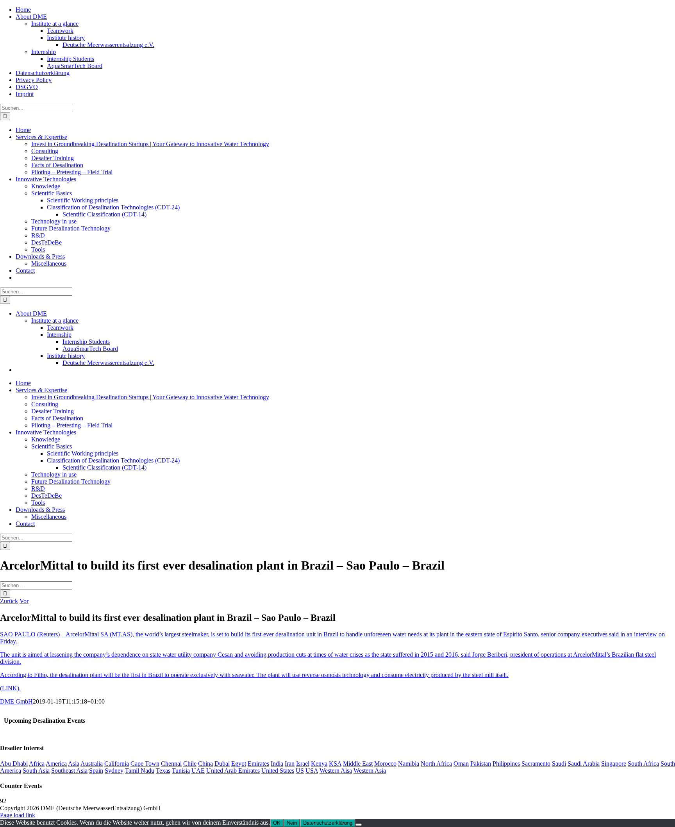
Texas (163, 770)
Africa (37, 763)
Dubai (222, 763)
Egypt (238, 763)
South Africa (643, 763)
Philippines (506, 763)
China (205, 763)
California (116, 763)
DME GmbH (16, 701)
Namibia (408, 763)
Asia (73, 763)
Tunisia (181, 770)
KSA (335, 763)
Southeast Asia (69, 770)
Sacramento (535, 763)
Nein (292, 823)
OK (276, 823)
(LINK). (10, 688)
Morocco (385, 763)
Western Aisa (336, 770)
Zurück (9, 601)
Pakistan (480, 763)
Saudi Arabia (584, 763)
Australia (91, 763)
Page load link (17, 815)
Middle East (358, 763)
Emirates (258, 763)
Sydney (114, 770)
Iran (290, 763)
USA (311, 770)
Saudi (559, 763)
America (56, 763)
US (300, 770)
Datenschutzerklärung (327, 823)
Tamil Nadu (139, 770)
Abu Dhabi (14, 763)
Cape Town (144, 763)
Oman (461, 763)
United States (277, 770)
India (277, 763)
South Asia (36, 770)
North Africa (436, 763)
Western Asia (370, 770)
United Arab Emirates (233, 770)
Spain (96, 770)
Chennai (171, 763)
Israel (302, 763)
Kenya (319, 763)
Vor (24, 601)
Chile (189, 763)
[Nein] (358, 824)
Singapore (613, 763)
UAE (198, 770)
